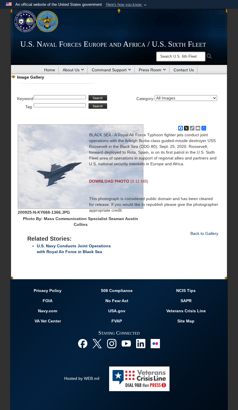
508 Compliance (117, 290)
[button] (127, 5)
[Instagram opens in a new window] (111, 343)
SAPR (186, 300)
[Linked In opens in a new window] (140, 343)
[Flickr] (155, 343)
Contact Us (184, 70)
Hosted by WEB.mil (81, 378)
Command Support (109, 70)
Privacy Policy (48, 290)
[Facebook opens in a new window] (82, 343)
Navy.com (47, 311)
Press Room (150, 70)
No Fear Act (116, 300)
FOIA (48, 300)
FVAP (116, 321)
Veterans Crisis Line (186, 311)
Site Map (185, 321)
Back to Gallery (204, 233)
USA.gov (116, 311)
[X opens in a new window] (97, 343)
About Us (71, 70)
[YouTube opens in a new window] (126, 343)
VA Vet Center (48, 321)
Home (49, 70)
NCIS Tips (186, 290)
